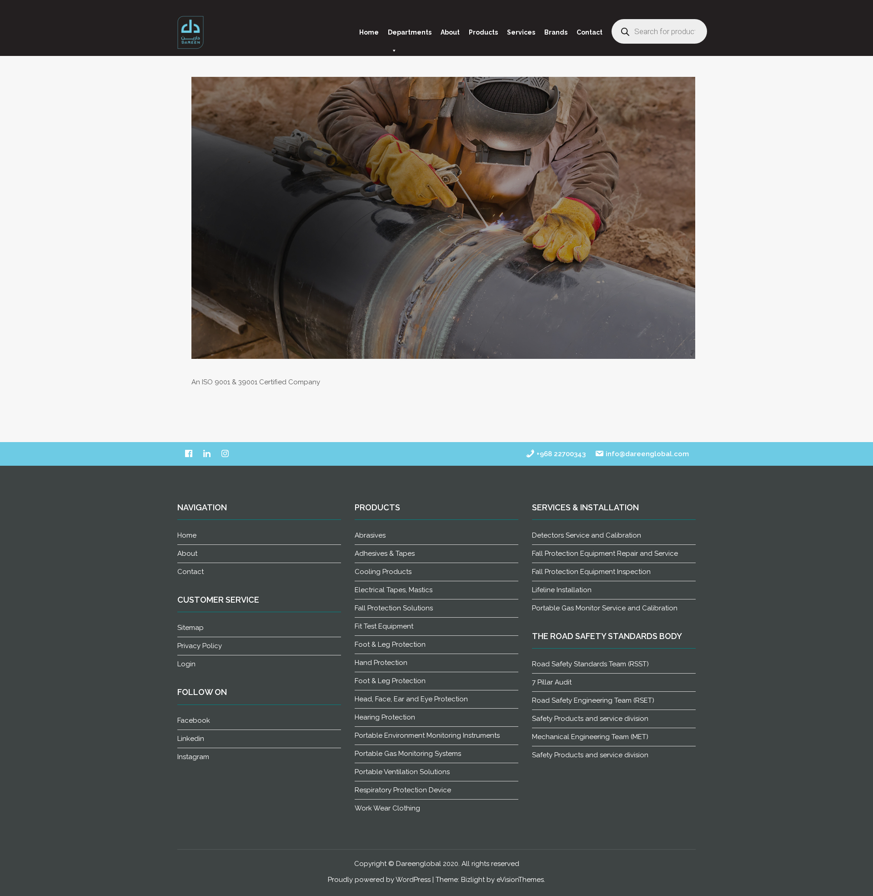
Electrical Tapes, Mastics (393, 590)
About (450, 32)
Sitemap (190, 628)
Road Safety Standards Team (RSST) (590, 664)
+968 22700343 (560, 454)
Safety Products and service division (590, 719)
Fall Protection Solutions (394, 608)
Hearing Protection (385, 717)
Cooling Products (383, 572)
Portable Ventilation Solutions (402, 772)
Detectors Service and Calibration (586, 535)
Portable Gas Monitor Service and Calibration (604, 608)
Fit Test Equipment (384, 626)
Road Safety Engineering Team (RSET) (593, 700)
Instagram (193, 757)
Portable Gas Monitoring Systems (408, 754)
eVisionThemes (520, 880)
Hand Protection (381, 663)
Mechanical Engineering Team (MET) (590, 737)
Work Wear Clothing (387, 808)
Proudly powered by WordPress (379, 880)
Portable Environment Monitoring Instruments (427, 735)
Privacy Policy (199, 646)
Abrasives (370, 535)
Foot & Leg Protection (390, 644)
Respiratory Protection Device (403, 790)
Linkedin (190, 739)
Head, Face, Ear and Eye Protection (411, 699)
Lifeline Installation (562, 590)
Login (186, 664)
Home (369, 32)
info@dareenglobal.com (646, 454)
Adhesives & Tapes (385, 553)
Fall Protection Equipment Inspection (591, 572)
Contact (589, 32)
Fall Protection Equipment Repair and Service (605, 553)
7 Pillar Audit (552, 682)
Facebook (193, 720)
